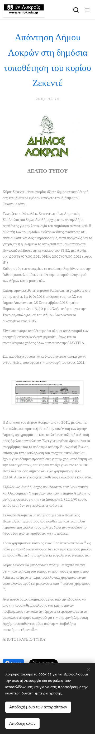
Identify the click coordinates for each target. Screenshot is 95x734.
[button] (76, 9)
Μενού (87, 9)
